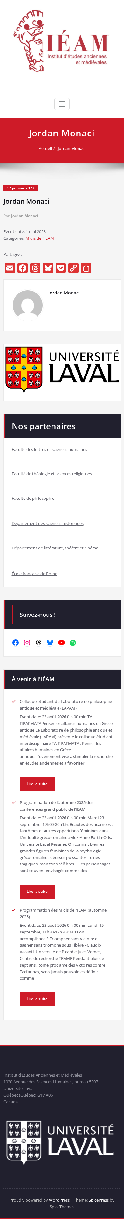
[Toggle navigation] (62, 104)
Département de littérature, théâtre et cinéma (55, 548)
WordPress (59, 1200)
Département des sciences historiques (48, 523)
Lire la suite (37, 784)
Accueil (45, 148)
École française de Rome (34, 573)
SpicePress (99, 1200)
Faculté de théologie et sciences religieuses (52, 474)
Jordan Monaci (71, 148)
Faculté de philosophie (33, 498)
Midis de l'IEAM (39, 238)
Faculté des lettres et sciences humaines (49, 449)
